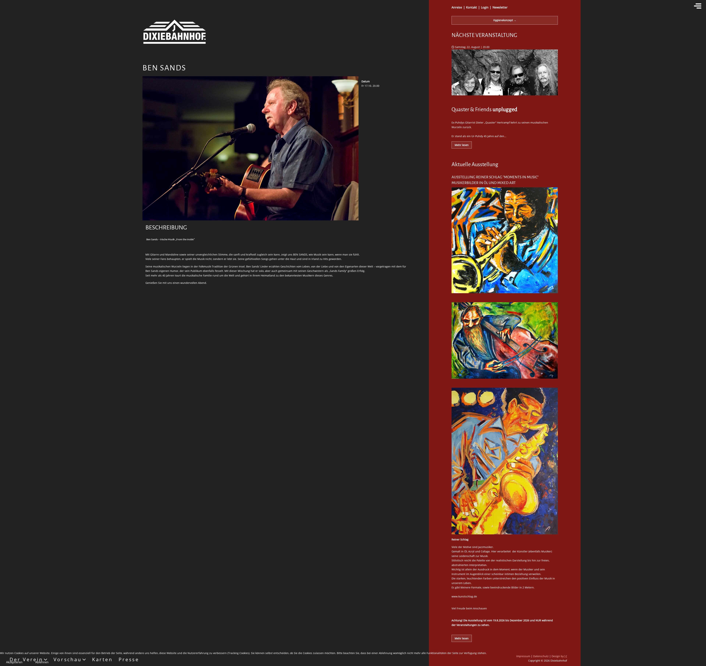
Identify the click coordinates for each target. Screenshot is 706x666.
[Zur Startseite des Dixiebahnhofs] (174, 31)
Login (485, 7)
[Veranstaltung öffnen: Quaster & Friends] (505, 97)
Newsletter (500, 7)
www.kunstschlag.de (464, 596)
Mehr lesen (462, 145)
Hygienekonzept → (504, 20)
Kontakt (471, 7)
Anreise (457, 7)
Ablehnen (42, 662)
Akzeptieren (14, 662)
